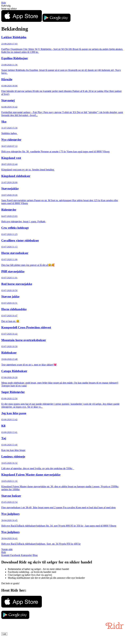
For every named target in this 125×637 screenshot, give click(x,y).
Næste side (7, 549)
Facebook (15, 555)
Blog (35, 555)
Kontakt (5, 555)
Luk (4, 634)
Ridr (3, 2)
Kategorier (26, 555)
